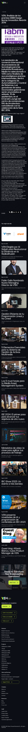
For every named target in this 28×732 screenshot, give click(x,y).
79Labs (3, 648)
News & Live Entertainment (7, 639)
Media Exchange (5, 635)
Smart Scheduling (5, 637)
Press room (4, 705)
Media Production (5, 630)
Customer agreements (6, 719)
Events (3, 703)
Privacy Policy (4, 713)
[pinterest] (16, 212)
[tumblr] (20, 212)
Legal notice (4, 711)
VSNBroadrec (4, 665)
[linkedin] (14, 212)
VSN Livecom (4, 667)
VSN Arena (4, 661)
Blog (2, 701)
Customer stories (5, 674)
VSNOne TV (4, 669)
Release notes (4, 693)
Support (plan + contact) (7, 679)
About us (3, 689)
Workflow (12, 633)
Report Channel (5, 717)
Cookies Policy (4, 715)
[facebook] (12, 212)
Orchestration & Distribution (8, 641)
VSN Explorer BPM (5, 652)
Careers (3, 691)
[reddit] (18, 212)
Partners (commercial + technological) (10, 676)
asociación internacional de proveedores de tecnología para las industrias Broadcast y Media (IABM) (11, 136)
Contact (3, 695)
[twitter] (10, 212)
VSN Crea (3, 659)
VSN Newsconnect (5, 657)
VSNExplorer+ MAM (6, 646)
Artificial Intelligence (6, 663)
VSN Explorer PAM (5, 650)
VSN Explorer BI (5, 655)
